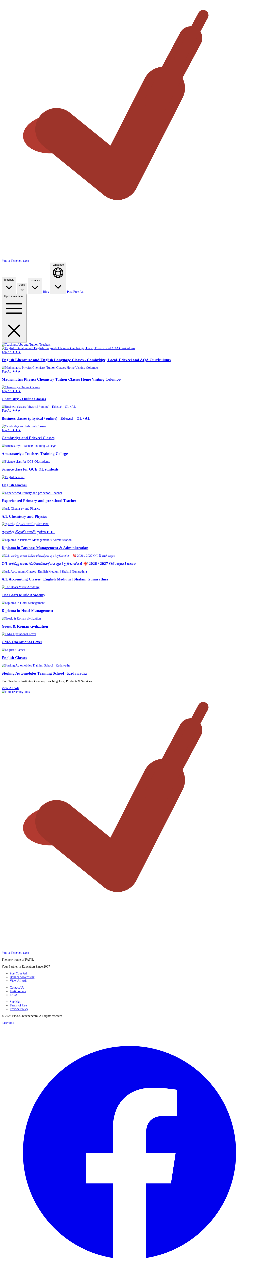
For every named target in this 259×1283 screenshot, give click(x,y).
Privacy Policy (19, 1009)
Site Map (15, 1001)
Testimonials (18, 991)
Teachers (9, 279)
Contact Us (17, 987)
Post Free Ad (75, 291)
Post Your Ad (18, 973)
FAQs (13, 995)
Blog (46, 291)
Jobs (22, 284)
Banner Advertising (22, 977)
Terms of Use (18, 1005)
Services (35, 280)
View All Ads (10, 688)
